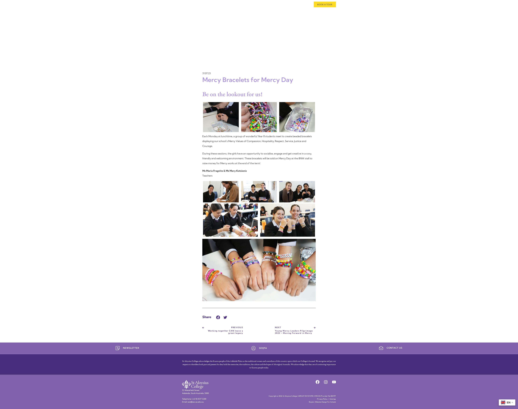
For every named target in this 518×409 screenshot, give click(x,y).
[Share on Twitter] (225, 317)
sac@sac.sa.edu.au (196, 402)
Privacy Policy (322, 399)
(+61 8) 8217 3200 (199, 399)
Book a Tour (324, 4)
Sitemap (333, 399)
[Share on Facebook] (218, 317)
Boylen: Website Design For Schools (322, 402)
